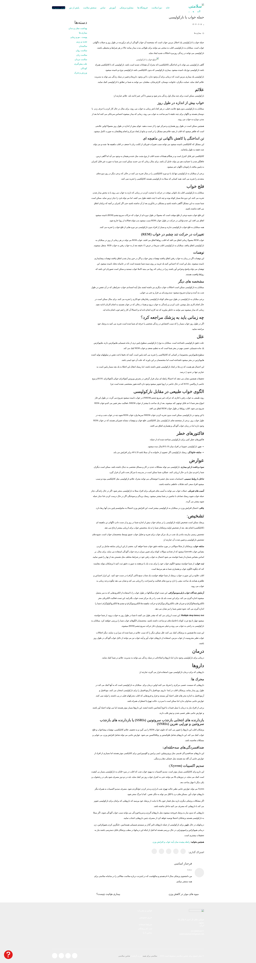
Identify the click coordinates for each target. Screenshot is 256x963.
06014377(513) (197, 931)
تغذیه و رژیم (81, 42)
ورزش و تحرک (80, 73)
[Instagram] (68, 955)
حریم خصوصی (145, 917)
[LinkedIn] (168, 851)
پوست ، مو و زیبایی (78, 37)
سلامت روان (81, 50)
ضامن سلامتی (124, 956)
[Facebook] (183, 851)
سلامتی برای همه (150, 956)
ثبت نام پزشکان (145, 928)
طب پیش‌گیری (80, 64)
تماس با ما (147, 933)
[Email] (161, 851)
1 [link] (157, 343)
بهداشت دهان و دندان (78, 28)
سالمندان (83, 46)
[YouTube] (61, 955)
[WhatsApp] (154, 851)
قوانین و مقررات (144, 910)
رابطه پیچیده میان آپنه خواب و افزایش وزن (171, 842)
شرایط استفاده (145, 924)
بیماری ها (197, 33)
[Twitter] (176, 851)
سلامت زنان (81, 55)
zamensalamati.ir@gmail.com (191, 934)
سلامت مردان (81, 59)
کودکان (84, 68)
